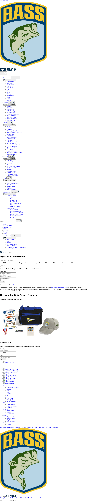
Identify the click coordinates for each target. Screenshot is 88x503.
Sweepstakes (6, 232)
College (9, 94)
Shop (4, 224)
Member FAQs (11, 249)
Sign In (2, 281)
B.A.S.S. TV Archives (16, 212)
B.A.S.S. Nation (7, 225)
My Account (13, 205)
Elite (8, 390)
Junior (8, 97)
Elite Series (10, 86)
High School (10, 95)
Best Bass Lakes (11, 165)
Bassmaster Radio (12, 118)
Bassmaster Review (12, 154)
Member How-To (15, 209)
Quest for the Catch (12, 148)
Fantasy (5, 230)
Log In (12, 217)
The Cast (9, 129)
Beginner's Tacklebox (13, 183)
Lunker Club (10, 424)
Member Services (11, 195)
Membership (6, 192)
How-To (5, 156)
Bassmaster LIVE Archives (14, 132)
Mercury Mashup (11, 143)
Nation (9, 91)
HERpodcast (10, 135)
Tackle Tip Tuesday (12, 146)
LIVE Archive (11, 404)
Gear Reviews (11, 185)
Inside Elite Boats (11, 115)
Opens (8, 89)
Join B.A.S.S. (7, 236)
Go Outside (14, 427)
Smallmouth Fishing (12, 168)
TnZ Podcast (10, 149)
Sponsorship (54, 427)
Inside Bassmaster (12, 137)
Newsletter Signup (12, 244)
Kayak (8, 92)
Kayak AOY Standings (13, 114)
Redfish (9, 100)
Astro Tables (10, 410)
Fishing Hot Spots (12, 174)
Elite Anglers (10, 398)
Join (11, 197)
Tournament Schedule (13, 387)
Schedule (9, 83)
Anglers (5, 102)
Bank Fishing (10, 169)
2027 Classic (10, 84)
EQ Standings (10, 109)
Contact (18, 498)
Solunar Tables (11, 172)
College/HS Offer (15, 200)
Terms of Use (8, 498)
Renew (12, 199)
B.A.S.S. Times (14, 202)
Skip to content (4, 0)
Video (5, 122)
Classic (9, 389)
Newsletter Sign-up (15, 206)
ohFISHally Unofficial (13, 141)
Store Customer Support (37, 498)
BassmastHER (11, 120)
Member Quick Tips (15, 211)
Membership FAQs (15, 203)
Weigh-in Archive (11, 151)
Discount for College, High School (16, 247)
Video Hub (10, 128)
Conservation (10, 162)
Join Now (13, 284)
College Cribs (10, 134)
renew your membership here (59, 287)
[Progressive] (24, 367)
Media (29, 498)
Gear (4, 178)
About (13, 498)
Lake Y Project (11, 138)
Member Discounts (15, 215)
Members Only (11, 208)
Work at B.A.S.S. (46, 427)
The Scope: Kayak (12, 131)
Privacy (2, 498)
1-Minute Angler (11, 171)
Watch (5, 228)
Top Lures (9, 188)
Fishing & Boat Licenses (13, 166)
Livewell (9, 140)
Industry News (11, 186)
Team (8, 98)
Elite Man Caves (11, 117)
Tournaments (6, 78)
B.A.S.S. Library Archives (17, 214)
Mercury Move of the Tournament (16, 145)
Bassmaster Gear (11, 189)
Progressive (10, 163)
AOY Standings (11, 111)
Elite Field (9, 108)
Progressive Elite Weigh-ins (14, 152)
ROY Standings (11, 112)
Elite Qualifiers (11, 88)
